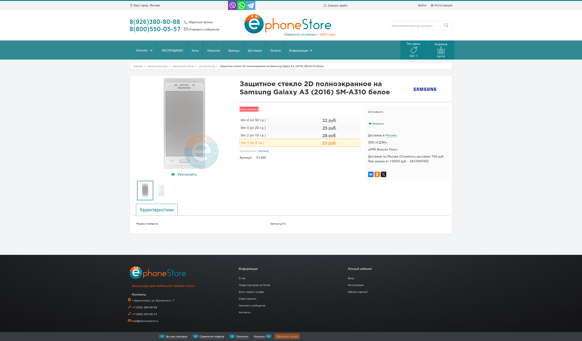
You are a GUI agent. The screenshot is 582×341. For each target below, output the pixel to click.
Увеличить (187, 174)
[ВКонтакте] (371, 174)
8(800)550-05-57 (155, 29)
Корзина (259, 336)
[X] (383, 174)
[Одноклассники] (377, 174)
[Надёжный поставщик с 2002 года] (164, 273)
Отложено (242, 336)
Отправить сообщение (203, 29)
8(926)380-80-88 (155, 21)
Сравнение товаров (212, 336)
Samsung (263, 151)
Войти (422, 5)
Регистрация (443, 5)
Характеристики (157, 209)
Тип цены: (413, 49)
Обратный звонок (200, 22)
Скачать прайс (337, 5)
